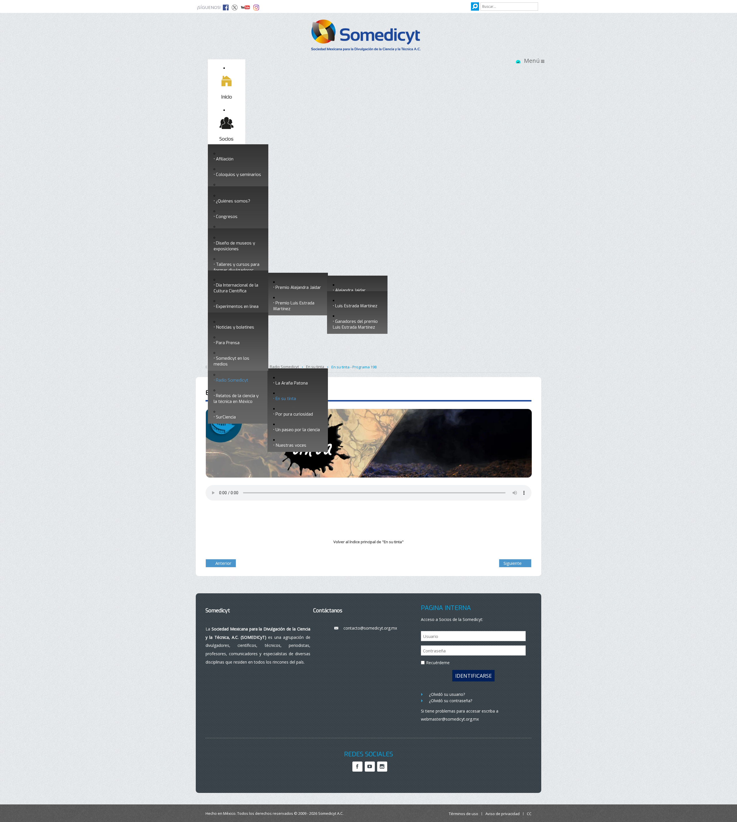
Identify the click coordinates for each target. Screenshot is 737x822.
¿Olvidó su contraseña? (450, 700)
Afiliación (224, 159)
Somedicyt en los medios (231, 361)
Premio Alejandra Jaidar (298, 287)
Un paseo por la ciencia (298, 430)
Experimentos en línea (237, 306)
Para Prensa (228, 343)
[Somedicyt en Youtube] (245, 7)
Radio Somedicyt (232, 380)
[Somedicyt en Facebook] (225, 7)
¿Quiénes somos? (233, 201)
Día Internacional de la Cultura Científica (236, 288)
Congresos (227, 216)
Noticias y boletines (235, 327)
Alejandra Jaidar (350, 290)
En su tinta (286, 398)
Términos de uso (463, 813)
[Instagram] (382, 767)
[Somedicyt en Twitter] (234, 7)
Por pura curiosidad (294, 414)
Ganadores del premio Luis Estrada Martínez (355, 324)
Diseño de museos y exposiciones (234, 246)
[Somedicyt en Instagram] (256, 7)
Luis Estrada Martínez (356, 306)
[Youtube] (370, 767)
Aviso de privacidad (502, 813)
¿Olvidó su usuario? (447, 694)
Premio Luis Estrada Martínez (293, 306)
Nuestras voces (291, 445)
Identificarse (473, 675)
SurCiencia (226, 417)
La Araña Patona (292, 383)
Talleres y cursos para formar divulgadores (236, 267)
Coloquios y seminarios (238, 174)
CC (529, 813)
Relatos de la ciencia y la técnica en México (236, 398)
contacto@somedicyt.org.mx (370, 628)
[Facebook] (357, 767)
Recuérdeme (438, 662)
